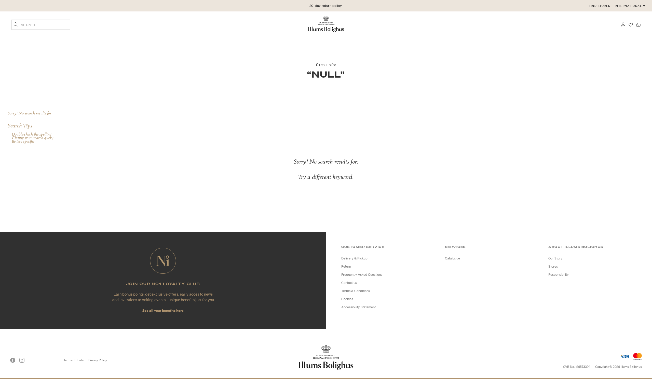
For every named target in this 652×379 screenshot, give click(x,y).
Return (346, 266)
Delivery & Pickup (354, 258)
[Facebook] (12, 360)
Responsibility (558, 274)
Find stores (599, 6)
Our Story (555, 258)
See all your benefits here (163, 310)
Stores (553, 266)
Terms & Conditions (355, 291)
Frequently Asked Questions (361, 274)
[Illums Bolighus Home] (326, 23)
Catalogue (452, 258)
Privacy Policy (97, 360)
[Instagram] (21, 360)
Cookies (347, 299)
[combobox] (40, 25)
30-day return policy (325, 6)
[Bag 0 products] (638, 24)
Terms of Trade (74, 360)
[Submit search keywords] (16, 25)
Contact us (349, 283)
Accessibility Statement (358, 307)
